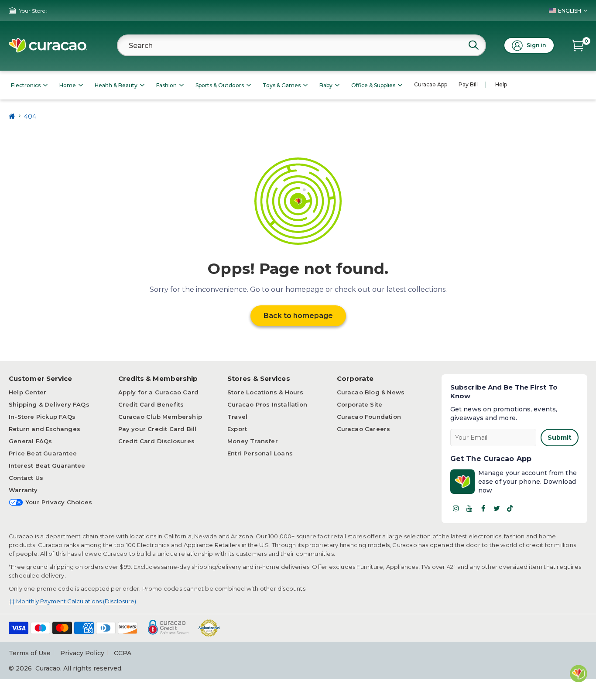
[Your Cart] (578, 45)
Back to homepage (298, 315)
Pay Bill (468, 84)
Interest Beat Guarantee (47, 465)
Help (501, 84)
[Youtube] (469, 508)
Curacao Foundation (369, 416)
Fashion (166, 85)
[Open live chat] (578, 673)
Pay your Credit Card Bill (157, 428)
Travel (237, 416)
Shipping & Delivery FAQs (49, 404)
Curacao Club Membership (160, 416)
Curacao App (430, 84)
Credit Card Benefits (151, 404)
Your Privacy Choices (59, 502)
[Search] (473, 45)
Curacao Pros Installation (267, 404)
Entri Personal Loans (260, 453)
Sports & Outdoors (219, 85)
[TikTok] (510, 508)
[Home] (12, 116)
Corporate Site (360, 404)
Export (237, 428)
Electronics (26, 85)
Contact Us (26, 477)
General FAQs (30, 441)
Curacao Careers (363, 428)
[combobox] (301, 45)
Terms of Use (30, 653)
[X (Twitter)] (496, 508)
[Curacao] (48, 45)
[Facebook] (483, 508)
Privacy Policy (82, 653)
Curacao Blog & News (371, 392)
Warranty (23, 489)
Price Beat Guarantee (43, 453)
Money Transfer (252, 441)
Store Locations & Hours (265, 392)
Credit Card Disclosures (156, 441)
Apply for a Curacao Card (158, 392)
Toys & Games (282, 85)
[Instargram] (456, 508)
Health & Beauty (116, 85)
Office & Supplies (373, 85)
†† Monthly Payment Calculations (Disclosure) (72, 601)
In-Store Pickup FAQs (42, 416)
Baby (325, 85)
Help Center (27, 392)
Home (67, 85)
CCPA (122, 653)
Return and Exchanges (44, 428)
